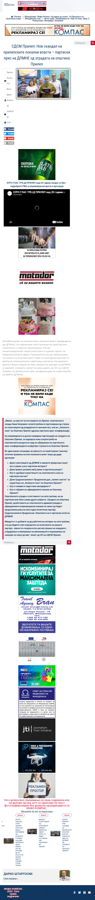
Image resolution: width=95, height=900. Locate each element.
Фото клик (49, 19)
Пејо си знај (76, 19)
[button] (9, 129)
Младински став (33, 19)
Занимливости (62, 19)
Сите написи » (11, 879)
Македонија (30, 17)
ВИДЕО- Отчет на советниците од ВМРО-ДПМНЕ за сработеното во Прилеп (67, 827)
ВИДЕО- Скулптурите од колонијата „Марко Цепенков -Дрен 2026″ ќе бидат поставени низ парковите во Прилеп (20, 832)
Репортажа (38, 21)
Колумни (59, 21)
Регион (17, 17)
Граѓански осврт (13, 19)
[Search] (69, 542)
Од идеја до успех (59, 17)
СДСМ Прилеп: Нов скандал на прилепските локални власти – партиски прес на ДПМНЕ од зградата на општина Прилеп (44, 835)
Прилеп (10, 72)
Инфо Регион (43, 17)
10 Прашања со (76, 17)
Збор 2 (86, 19)
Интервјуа (49, 21)
